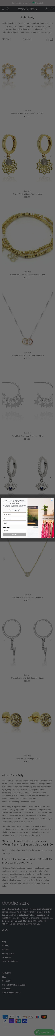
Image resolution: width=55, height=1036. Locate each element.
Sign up (14, 535)
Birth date (6, 527)
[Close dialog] (52, 499)
